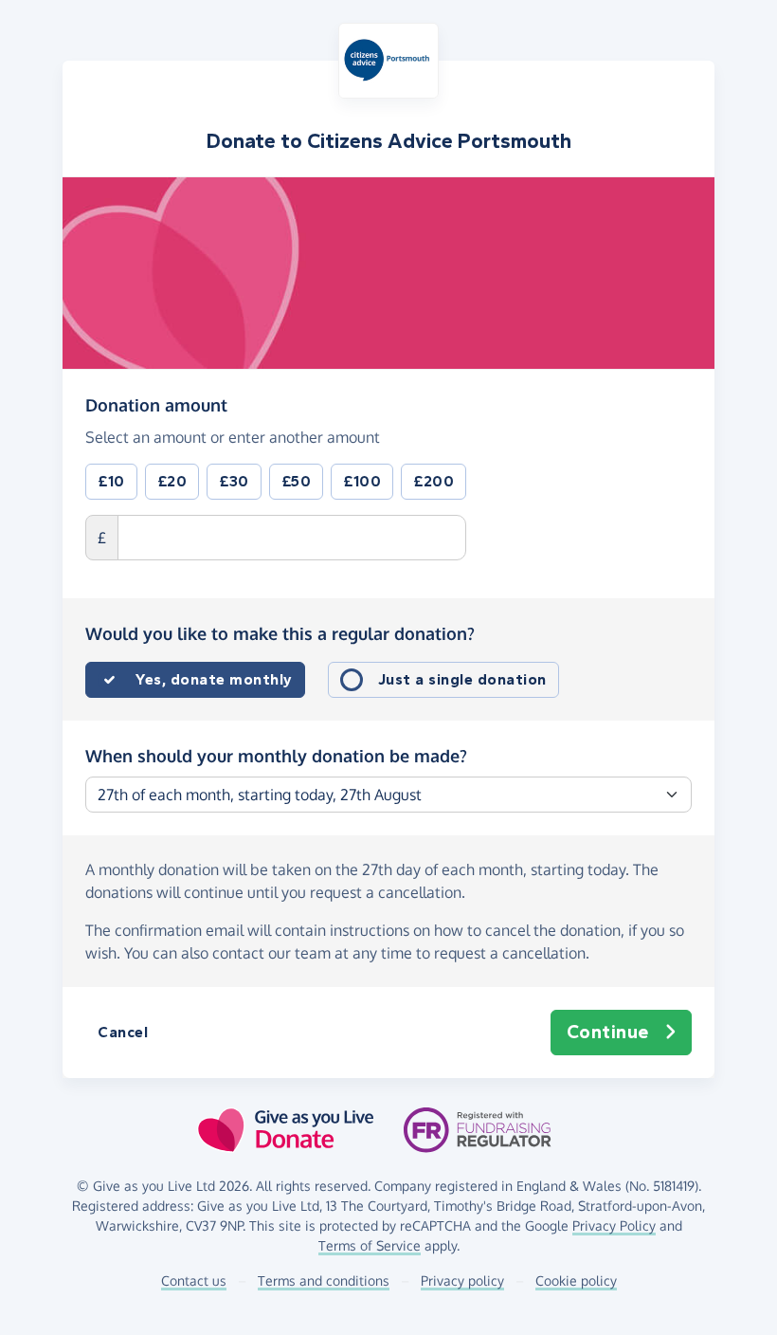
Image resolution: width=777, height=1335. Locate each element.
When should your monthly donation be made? (276, 755)
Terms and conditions (323, 1280)
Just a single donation (462, 679)
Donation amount (156, 404)
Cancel (123, 1032)
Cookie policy (576, 1280)
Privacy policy (462, 1280)
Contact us (193, 1280)
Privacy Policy (614, 1225)
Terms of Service (369, 1245)
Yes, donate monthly (214, 679)
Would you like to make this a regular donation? (280, 633)
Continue (608, 1032)
